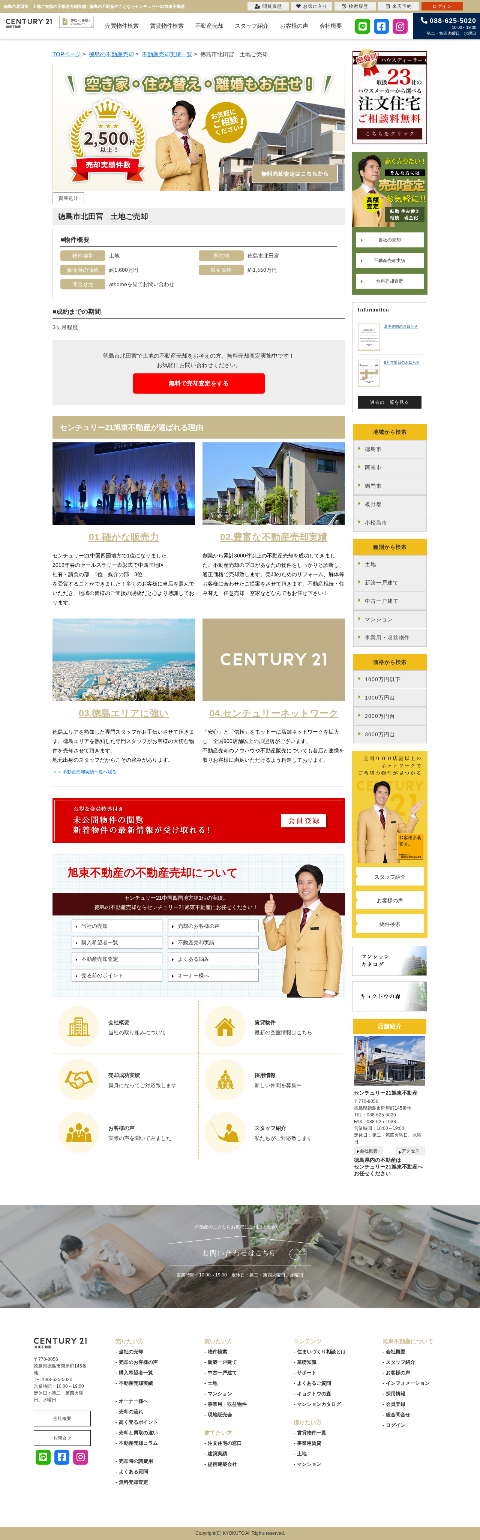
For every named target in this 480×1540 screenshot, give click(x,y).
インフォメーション (408, 1383)
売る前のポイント (102, 975)
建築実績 (217, 1453)
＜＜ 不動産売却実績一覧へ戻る (84, 771)
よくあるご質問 (314, 1383)
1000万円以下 (383, 679)
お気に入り (315, 6)
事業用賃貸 (309, 1443)
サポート (306, 1372)
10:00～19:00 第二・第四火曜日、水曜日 (451, 26)
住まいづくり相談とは (321, 1351)
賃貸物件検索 (167, 25)
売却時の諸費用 (136, 1461)
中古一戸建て (382, 601)
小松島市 (376, 523)
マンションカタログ (319, 1404)
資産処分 (68, 198)
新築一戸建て (382, 583)
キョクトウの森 (314, 1393)
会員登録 (395, 1404)
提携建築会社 (222, 1464)
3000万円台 (380, 734)
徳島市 (373, 449)
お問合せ (62, 1438)
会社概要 (331, 25)
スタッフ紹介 (251, 25)
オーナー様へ (193, 975)
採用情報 (395, 1393)
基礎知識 (306, 1362)
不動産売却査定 (99, 959)
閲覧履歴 (272, 6)
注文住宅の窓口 (225, 1443)
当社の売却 (94, 926)
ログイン (395, 1425)
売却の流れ (131, 1411)
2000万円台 (380, 716)
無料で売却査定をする (199, 383)
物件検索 (390, 924)
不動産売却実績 (196, 942)
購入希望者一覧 (99, 942)
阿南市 (373, 467)
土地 (370, 564)
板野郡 (373, 504)
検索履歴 (358, 6)
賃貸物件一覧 (311, 1432)
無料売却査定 (389, 281)
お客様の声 (294, 25)
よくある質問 (133, 1471)
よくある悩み (193, 959)
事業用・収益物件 (387, 638)
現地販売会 (220, 1414)
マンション (379, 619)
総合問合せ (398, 1414)
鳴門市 (373, 486)
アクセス (411, 1151)
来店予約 (402, 6)
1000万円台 (380, 698)
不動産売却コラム (138, 1443)
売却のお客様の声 (199, 926)
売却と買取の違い (138, 1432)
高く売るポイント (138, 1422)
